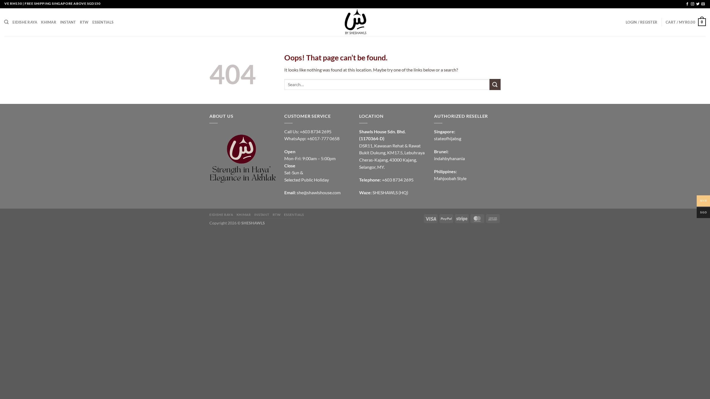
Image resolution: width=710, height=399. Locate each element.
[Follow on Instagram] (692, 4)
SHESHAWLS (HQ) (390, 192)
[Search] (6, 22)
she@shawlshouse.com (319, 192)
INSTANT (68, 22)
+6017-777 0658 (323, 138)
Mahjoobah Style (450, 178)
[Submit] (495, 84)
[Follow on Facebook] (687, 4)
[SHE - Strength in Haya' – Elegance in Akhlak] (355, 22)
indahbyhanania (449, 158)
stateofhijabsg (447, 138)
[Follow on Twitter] (697, 4)
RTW (84, 22)
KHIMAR (48, 22)
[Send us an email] (703, 4)
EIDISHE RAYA (24, 22)
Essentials (102, 22)
